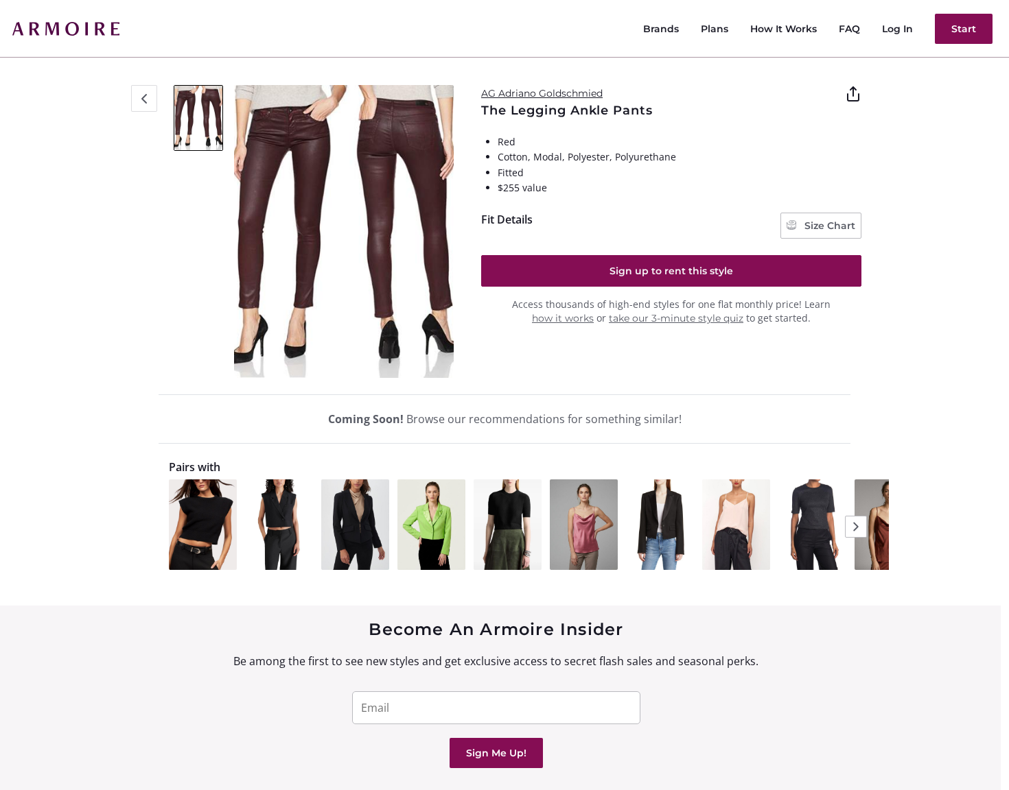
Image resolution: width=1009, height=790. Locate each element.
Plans (714, 29)
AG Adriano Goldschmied (542, 93)
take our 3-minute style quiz (676, 318)
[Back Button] (144, 98)
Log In (897, 29)
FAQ (849, 29)
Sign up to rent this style (671, 271)
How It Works (783, 29)
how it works (563, 318)
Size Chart (828, 225)
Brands (661, 29)
